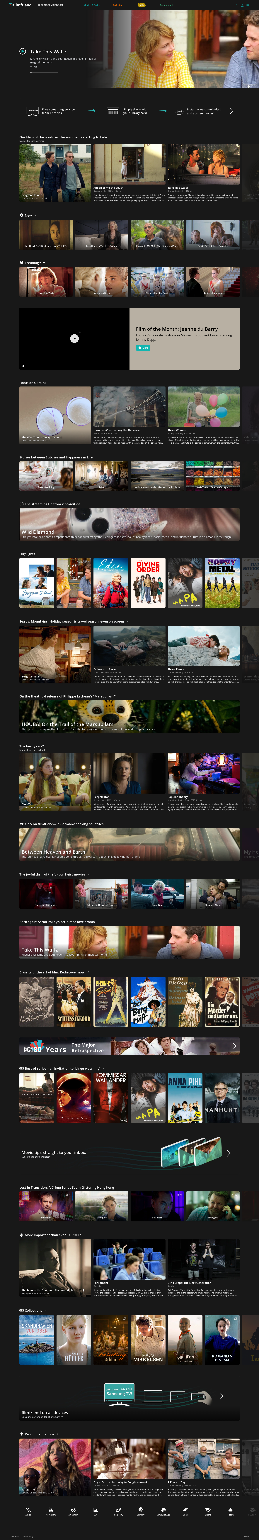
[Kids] (142, 5)
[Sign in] (242, 5)
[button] (247, 5)
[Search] (237, 5)
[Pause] (74, 338)
